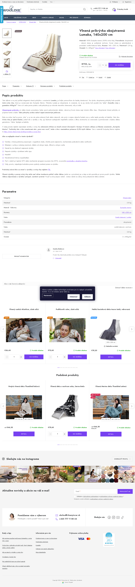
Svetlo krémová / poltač (123, 217)
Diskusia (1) (30, 86)
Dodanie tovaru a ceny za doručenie (12, 2)
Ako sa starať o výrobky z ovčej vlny (12, 552)
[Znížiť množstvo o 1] (100, 65)
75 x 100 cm (19, 419)
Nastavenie (48, 295)
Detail (111, 357)
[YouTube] (118, 517)
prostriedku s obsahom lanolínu (77, 161)
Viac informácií (100, 48)
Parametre (16, 86)
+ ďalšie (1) (7, 74)
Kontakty (44, 2)
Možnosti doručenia (127, 56)
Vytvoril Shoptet (69, 582)
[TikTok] (122, 517)
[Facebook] (109, 517)
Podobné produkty (65, 86)
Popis (4, 86)
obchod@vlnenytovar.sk (69, 515)
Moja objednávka (41, 552)
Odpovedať (58, 258)
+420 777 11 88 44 (100, 8)
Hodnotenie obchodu (33, 2)
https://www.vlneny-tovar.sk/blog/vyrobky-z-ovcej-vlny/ (22, 132)
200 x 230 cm (111, 342)
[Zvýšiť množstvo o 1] (106, 65)
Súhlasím (87, 297)
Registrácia (128, 2)
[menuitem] (7, 17)
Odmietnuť (73, 297)
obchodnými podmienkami (90, 496)
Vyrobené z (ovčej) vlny (9, 557)
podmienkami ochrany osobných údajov (111, 496)
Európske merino (125, 208)
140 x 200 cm (126, 212)
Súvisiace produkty (46, 86)
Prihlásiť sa (125, 491)
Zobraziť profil (121, 459)
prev (3, 329)
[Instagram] (113, 517)
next (131, 329)
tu (68, 292)
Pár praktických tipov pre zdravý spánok (13, 561)
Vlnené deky (127, 198)
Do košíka (119, 65)
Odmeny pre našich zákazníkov (45, 549)
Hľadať (84, 9)
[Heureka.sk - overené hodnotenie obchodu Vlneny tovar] (109, 539)
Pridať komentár (21, 256)
